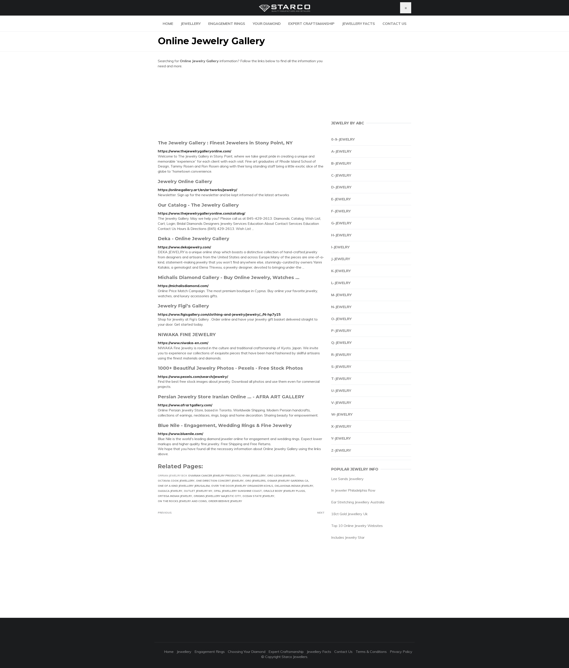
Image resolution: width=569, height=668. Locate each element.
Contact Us (395, 23)
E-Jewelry (341, 199)
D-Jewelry (341, 187)
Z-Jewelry (341, 450)
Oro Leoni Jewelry (281, 475)
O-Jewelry (341, 319)
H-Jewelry (341, 235)
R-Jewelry (341, 354)
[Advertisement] (241, 104)
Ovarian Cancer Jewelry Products (214, 475)
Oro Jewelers (255, 480)
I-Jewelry (340, 247)
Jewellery (191, 23)
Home (168, 23)
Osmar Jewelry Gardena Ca (287, 480)
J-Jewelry (340, 259)
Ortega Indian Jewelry (175, 496)
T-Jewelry (341, 378)
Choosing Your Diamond (246, 651)
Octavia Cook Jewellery (176, 480)
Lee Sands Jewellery (347, 479)
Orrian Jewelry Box (172, 475)
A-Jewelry (341, 151)
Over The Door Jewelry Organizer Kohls (242, 485)
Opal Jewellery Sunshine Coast (238, 491)
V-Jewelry (341, 402)
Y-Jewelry (341, 438)
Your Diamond (267, 23)
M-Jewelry (341, 295)
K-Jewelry (341, 271)
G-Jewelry (341, 223)
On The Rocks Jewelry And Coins (182, 501)
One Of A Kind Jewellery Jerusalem (184, 485)
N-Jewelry (341, 307)
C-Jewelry (341, 175)
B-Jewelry (341, 163)
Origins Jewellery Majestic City (217, 496)
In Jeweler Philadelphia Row (353, 490)
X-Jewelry (341, 426)
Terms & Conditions (371, 651)
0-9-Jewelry (343, 139)
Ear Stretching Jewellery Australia (357, 502)
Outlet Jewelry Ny (198, 491)
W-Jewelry (342, 414)
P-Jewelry (341, 330)
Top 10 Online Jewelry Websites (357, 525)
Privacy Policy (401, 651)
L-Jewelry (341, 283)
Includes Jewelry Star (348, 537)
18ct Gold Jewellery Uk (349, 514)
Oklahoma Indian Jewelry (293, 485)
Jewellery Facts (358, 23)
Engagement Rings (226, 23)
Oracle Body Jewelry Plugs (284, 491)
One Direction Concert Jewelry (220, 480)
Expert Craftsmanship (311, 23)
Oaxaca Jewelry (170, 491)
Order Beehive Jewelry (225, 501)
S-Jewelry (341, 366)
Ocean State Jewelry (258, 496)
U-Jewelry (341, 390)
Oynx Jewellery (254, 475)
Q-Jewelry (341, 342)
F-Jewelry (341, 211)
